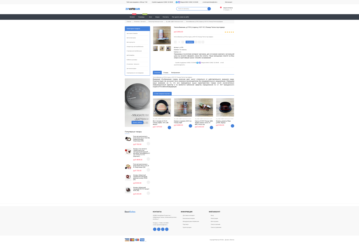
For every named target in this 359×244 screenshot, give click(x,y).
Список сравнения (216, 227)
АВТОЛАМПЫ (130, 55)
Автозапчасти (131, 42)
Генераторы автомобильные (135, 46)
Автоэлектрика (131, 38)
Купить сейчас (137, 122)
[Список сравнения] (233, 17)
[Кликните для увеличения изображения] (162, 35)
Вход (212, 215)
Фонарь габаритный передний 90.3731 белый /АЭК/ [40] (141, 189)
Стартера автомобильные (134, 51)
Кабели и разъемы (132, 59)
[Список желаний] (230, 17)
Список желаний (215, 224)
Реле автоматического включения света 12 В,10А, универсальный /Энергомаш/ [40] (141, 139)
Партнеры (186, 224)
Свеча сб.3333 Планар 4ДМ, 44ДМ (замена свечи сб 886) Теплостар (204, 122)
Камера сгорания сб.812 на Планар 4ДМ (182, 122)
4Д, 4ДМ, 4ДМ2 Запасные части (161, 118)
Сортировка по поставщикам (135, 73)
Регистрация (214, 218)
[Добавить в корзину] (169, 127)
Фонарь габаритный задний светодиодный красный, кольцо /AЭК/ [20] (140, 177)
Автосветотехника (132, 33)
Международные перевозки (191, 221)
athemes (232, 239)
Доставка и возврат (189, 215)
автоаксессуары (131, 68)
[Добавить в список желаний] (199, 42)
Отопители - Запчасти (133, 64)
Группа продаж (187, 227)
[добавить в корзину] (148, 143)
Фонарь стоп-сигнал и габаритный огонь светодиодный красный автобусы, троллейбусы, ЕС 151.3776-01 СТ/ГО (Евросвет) (141, 152)
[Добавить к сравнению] (202, 42)
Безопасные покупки (189, 218)
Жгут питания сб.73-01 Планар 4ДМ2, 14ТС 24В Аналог (160, 122)
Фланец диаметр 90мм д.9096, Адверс (223, 122)
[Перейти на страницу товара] (162, 107)
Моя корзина (214, 221)
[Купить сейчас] (196, 42)
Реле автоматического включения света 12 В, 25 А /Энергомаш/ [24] (141, 165)
